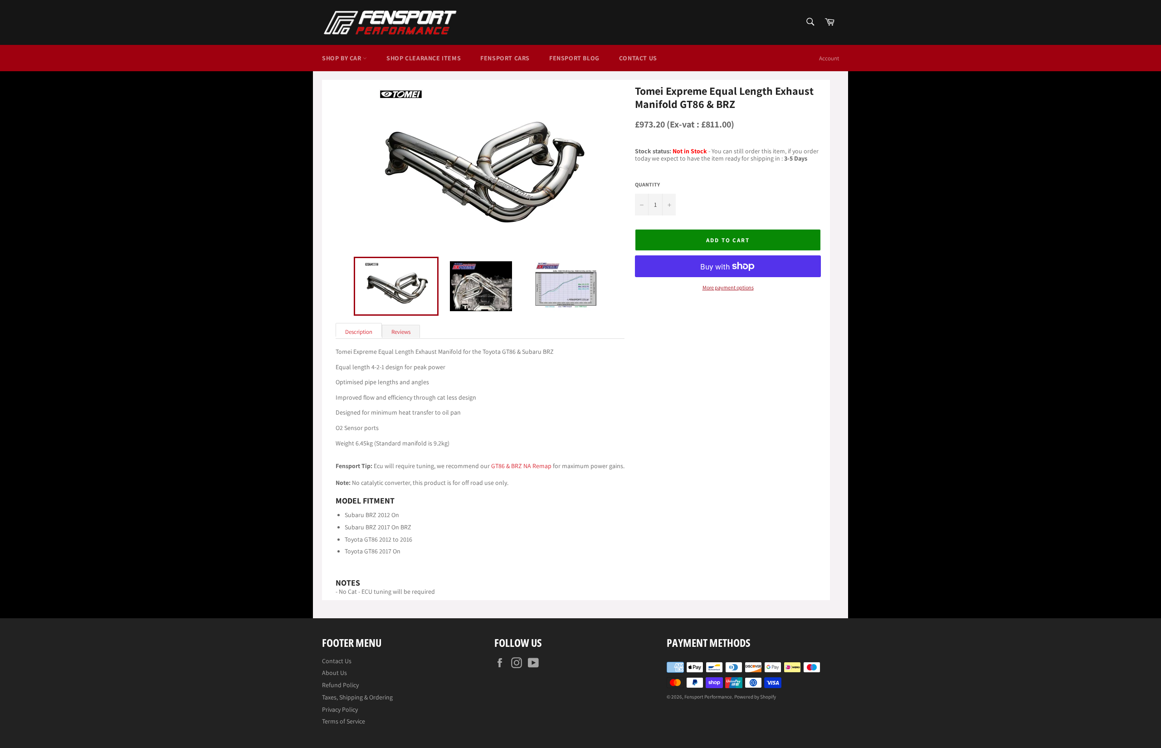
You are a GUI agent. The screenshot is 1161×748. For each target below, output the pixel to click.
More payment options (728, 287)
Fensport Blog (574, 58)
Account (829, 58)
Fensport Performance (708, 697)
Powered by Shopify (755, 697)
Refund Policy (340, 685)
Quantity (647, 184)
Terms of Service (343, 721)
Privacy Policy (340, 709)
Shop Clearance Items (423, 58)
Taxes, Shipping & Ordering (357, 697)
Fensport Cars (505, 58)
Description (358, 332)
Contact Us (638, 58)
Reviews (400, 332)
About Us (334, 673)
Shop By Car (342, 58)
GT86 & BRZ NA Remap (521, 466)
